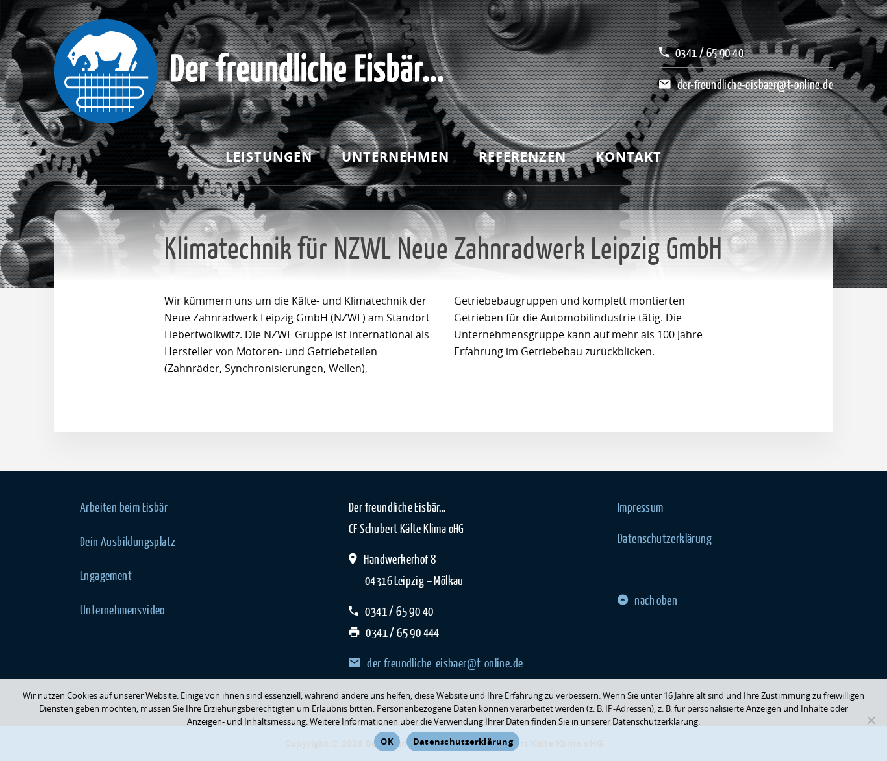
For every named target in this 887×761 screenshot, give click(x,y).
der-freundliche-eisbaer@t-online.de (755, 84)
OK (387, 741)
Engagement (106, 575)
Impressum (641, 507)
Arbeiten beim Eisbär (124, 507)
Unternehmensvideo (122, 610)
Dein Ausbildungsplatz (127, 541)
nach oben (655, 600)
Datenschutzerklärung (665, 538)
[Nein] (870, 720)
